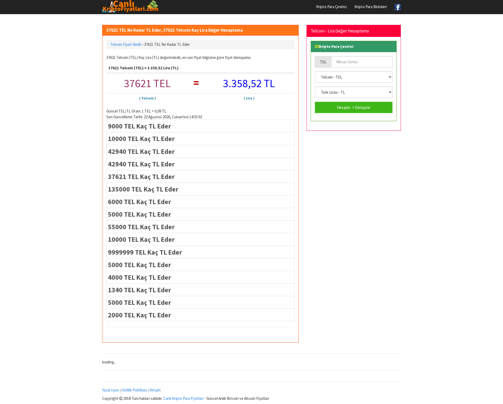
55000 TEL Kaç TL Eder (141, 226)
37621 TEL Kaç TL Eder (141, 176)
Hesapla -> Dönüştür (353, 107)
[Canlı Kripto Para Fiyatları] (132, 6)
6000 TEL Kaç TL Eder (139, 201)
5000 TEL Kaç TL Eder (139, 214)
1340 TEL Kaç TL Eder (139, 289)
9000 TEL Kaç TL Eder (139, 126)
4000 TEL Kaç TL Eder (139, 277)
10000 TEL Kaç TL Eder (141, 138)
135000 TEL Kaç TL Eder (143, 189)
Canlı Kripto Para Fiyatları (183, 398)
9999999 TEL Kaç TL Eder (145, 252)
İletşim (155, 390)
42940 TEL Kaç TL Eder (141, 151)
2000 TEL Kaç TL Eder (139, 315)
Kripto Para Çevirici (331, 6)
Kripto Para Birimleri (370, 6)
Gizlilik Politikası (134, 390)
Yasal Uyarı (110, 390)
